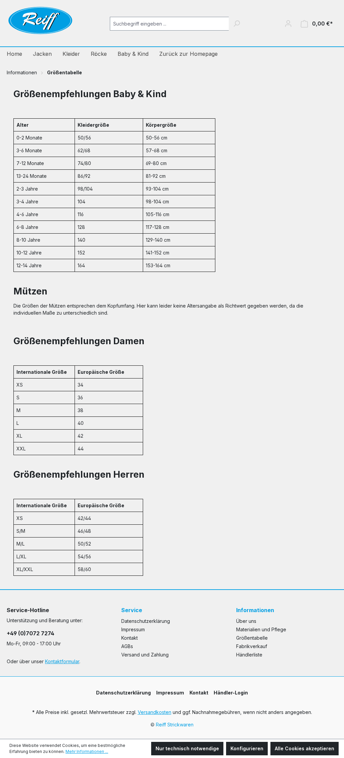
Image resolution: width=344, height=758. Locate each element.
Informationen (255, 610)
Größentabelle (252, 638)
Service (131, 610)
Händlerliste (249, 654)
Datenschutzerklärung (145, 621)
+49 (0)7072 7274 (30, 633)
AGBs (127, 646)
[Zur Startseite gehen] (40, 22)
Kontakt (129, 638)
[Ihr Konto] (288, 23)
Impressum (133, 629)
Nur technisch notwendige (187, 748)
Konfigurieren (246, 748)
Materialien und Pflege (261, 629)
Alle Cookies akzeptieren (304, 748)
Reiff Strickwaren (175, 724)
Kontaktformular (62, 661)
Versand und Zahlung (145, 654)
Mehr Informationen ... (87, 751)
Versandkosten (154, 712)
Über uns (246, 621)
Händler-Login (231, 692)
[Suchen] (236, 24)
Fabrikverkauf (251, 646)
